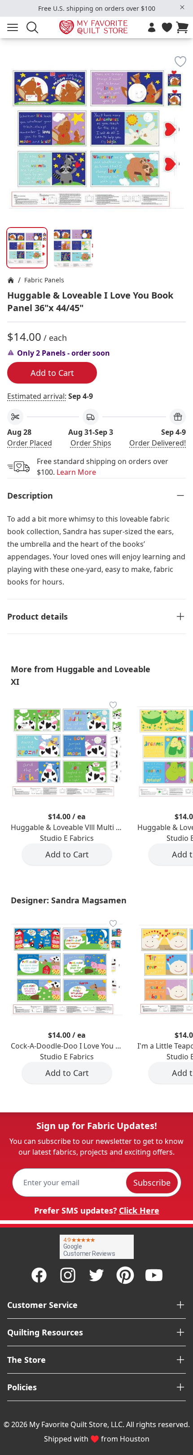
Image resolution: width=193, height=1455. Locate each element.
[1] (73, 248)
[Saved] (167, 27)
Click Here (139, 1210)
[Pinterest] (125, 1275)
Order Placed (29, 443)
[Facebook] (39, 1275)
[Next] (182, 107)
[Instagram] (68, 1275)
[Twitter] (96, 1275)
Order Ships (90, 443)
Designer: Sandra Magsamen (69, 900)
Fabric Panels (44, 280)
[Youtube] (154, 1275)
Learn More (76, 472)
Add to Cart (52, 372)
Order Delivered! (157, 443)
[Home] (10, 280)
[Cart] (184, 27)
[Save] (180, 62)
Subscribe (152, 1182)
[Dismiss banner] (182, 7)
